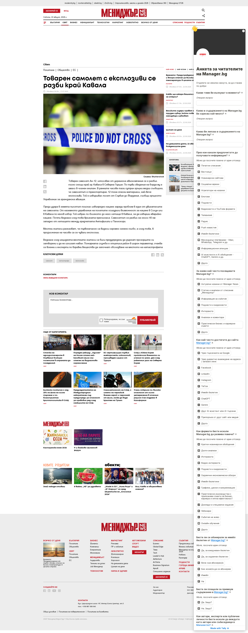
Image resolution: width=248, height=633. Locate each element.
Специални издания (161, 571)
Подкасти (189, 22)
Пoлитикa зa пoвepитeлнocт (72, 612)
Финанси (94, 543)
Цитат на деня (118, 566)
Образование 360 (158, 3)
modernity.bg (70, 3)
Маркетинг (117, 22)
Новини (182, 555)
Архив (155, 568)
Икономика (95, 553)
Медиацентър (159, 593)
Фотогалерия (117, 554)
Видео (135, 547)
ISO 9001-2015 (192, 590)
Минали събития (186, 547)
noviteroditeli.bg (84, 3)
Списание (178, 22)
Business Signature (161, 565)
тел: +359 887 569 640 (87, 606)
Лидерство (95, 560)
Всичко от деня (149, 22)
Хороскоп (115, 560)
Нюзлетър (139, 552)
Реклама (114, 543)
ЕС (70, 560)
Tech (155, 553)
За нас (156, 587)
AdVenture (157, 559)
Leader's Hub (158, 556)
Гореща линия (186, 565)
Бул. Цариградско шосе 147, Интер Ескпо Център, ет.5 (101, 603)
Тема (155, 550)
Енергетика (95, 550)
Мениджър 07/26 (176, 3)
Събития (200, 22)
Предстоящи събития (189, 543)
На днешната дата (119, 563)
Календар (183, 558)
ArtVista (156, 562)
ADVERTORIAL (174, 160)
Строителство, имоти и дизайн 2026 (131, 3)
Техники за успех (97, 563)
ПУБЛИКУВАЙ (148, 320)
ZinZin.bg (108, 3)
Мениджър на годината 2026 (189, 550)
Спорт (135, 543)
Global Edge (158, 547)
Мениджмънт (87, 22)
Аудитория (157, 590)
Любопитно (132, 22)
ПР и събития (117, 547)
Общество (74, 547)
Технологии (103, 22)
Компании (94, 547)
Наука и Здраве (119, 571)
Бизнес (73, 22)
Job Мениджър (96, 566)
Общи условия (49, 612)
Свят (65, 22)
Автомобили (139, 540)
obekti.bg (98, 3)
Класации (115, 557)
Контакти (184, 571)
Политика (73, 543)
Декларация (192, 593)
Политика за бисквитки (98, 612)
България (55, 22)
